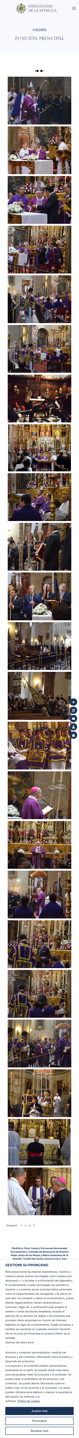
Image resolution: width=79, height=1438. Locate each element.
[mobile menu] (74, 8)
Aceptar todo (40, 1410)
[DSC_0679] (39, 745)
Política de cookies (28, 1401)
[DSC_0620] (39, 1191)
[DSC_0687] (39, 696)
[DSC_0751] (39, 349)
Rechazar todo (39, 1430)
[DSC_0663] (39, 944)
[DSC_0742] (39, 447)
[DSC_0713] (39, 497)
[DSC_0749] (39, 398)
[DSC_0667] (39, 894)
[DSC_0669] (39, 845)
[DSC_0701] (39, 547)
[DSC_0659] (39, 994)
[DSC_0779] (39, 150)
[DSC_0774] (39, 200)
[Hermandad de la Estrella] (41, 4)
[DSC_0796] (39, 101)
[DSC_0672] (39, 795)
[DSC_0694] (39, 646)
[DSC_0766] (39, 249)
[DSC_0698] (39, 596)
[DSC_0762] (39, 299)
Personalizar (39, 1420)
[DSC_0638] (39, 1093)
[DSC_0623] (39, 1142)
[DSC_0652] (39, 1043)
